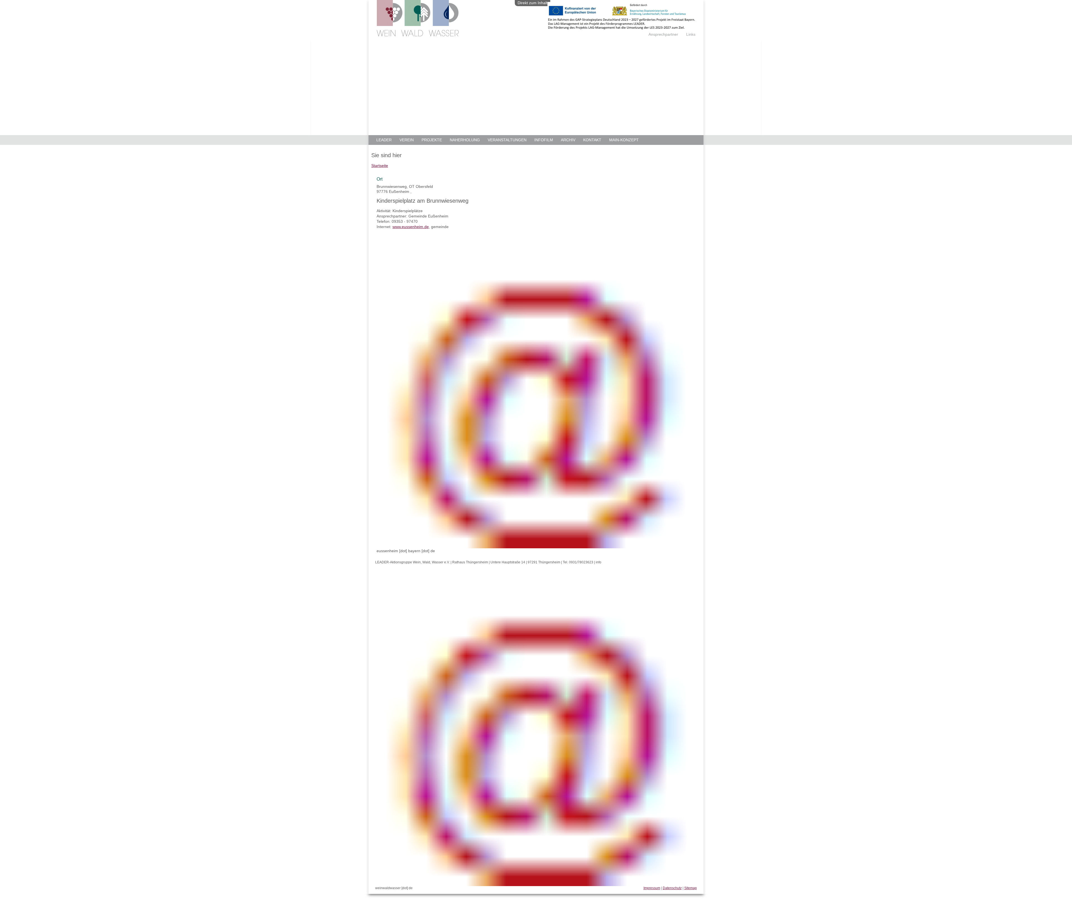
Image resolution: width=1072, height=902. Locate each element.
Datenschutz (672, 888)
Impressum (651, 888)
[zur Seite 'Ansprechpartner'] (621, 27)
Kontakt (592, 140)
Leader (384, 140)
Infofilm (543, 140)
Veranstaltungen (507, 140)
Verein (406, 140)
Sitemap (690, 888)
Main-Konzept (624, 140)
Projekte (432, 140)
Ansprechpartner (663, 34)
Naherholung (465, 140)
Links (690, 34)
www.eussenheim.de (411, 226)
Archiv (568, 140)
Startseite (379, 165)
